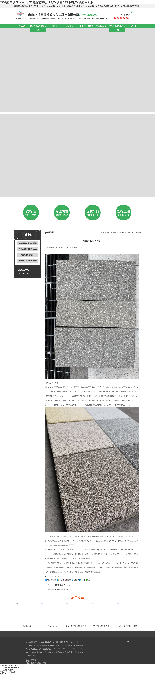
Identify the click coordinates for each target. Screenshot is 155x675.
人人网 (83, 580)
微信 (88, 580)
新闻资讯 (53, 26)
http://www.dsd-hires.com (52, 576)
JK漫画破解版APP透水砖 (28, 243)
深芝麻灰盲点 (52, 626)
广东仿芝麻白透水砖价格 (63, 589)
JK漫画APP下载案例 (85, 26)
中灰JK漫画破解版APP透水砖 (102, 626)
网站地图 (32, 656)
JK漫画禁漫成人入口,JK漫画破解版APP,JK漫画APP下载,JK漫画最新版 (46, 2)
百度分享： (52, 580)
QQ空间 (61, 580)
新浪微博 (68, 580)
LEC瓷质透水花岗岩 (26, 255)
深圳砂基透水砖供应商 (62, 585)
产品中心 (69, 26)
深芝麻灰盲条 (26, 626)
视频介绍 (132, 26)
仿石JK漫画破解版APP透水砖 (29, 249)
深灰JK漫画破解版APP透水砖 (128, 626)
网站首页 (22, 26)
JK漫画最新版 (101, 26)
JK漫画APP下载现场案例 (28, 260)
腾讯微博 (76, 580)
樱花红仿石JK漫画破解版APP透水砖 (77, 626)
